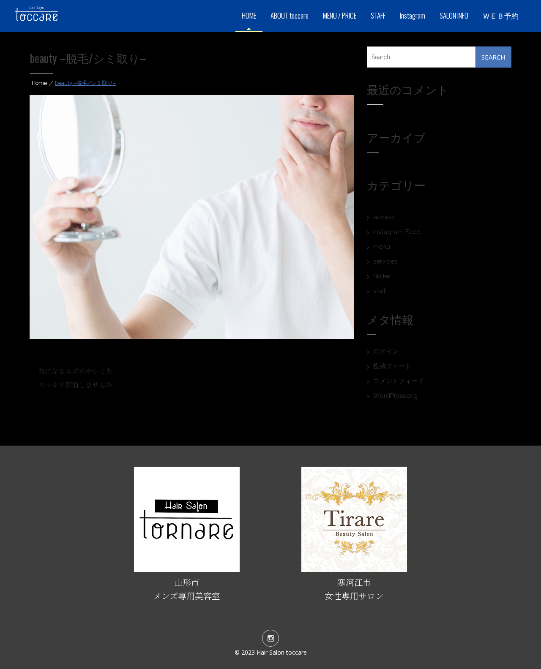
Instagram (412, 15)
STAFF (378, 15)
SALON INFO (454, 15)
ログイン (386, 351)
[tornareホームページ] (187, 569)
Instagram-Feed (397, 232)
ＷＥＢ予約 (501, 15)
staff (379, 291)
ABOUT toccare (289, 15)
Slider (381, 276)
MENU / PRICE (339, 15)
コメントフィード (398, 381)
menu (381, 246)
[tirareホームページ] (354, 569)
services (385, 261)
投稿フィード (392, 366)
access (383, 217)
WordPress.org (395, 396)
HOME (249, 15)
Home (39, 83)
